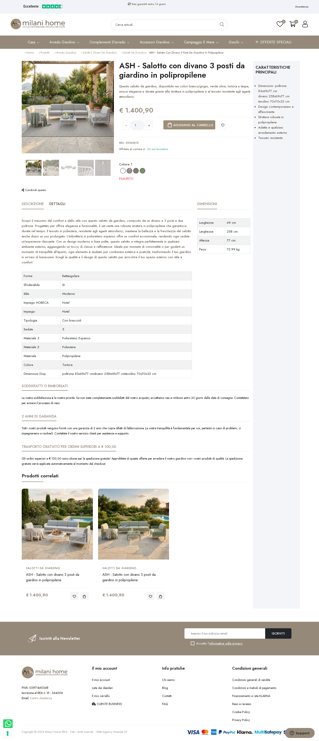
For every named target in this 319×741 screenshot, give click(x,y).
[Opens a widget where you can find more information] (300, 733)
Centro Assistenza (41, 698)
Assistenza (301, 7)
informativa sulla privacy (226, 643)
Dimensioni (207, 203)
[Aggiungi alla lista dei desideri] (223, 124)
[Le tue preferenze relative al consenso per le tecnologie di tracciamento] (7, 733)
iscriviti (278, 633)
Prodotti (45, 53)
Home (30, 53)
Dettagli (57, 203)
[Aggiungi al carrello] (84, 596)
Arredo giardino (66, 53)
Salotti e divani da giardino (99, 53)
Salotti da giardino (134, 53)
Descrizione (33, 203)
